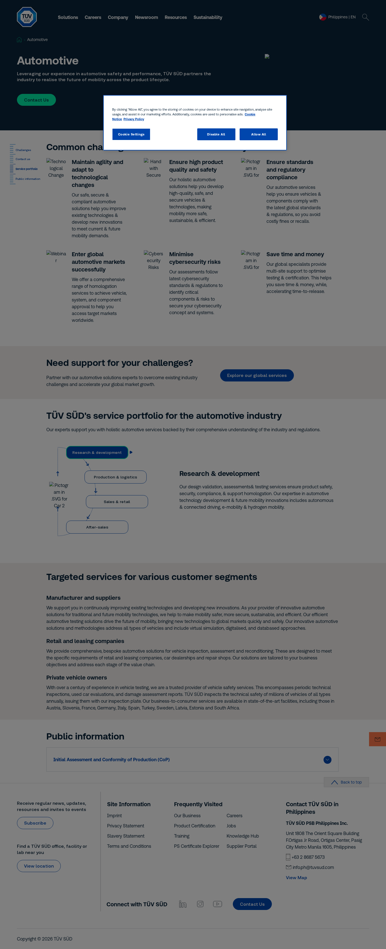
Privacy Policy (133, 119)
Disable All (216, 134)
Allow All (258, 134)
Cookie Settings (131, 134)
